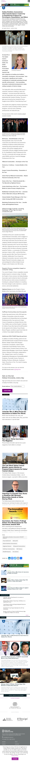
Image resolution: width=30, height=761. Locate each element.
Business (3, 741)
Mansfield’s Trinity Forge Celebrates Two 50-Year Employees (13, 608)
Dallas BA (15, 540)
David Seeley (7, 28)
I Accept (15, 758)
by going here (17, 369)
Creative (3, 744)
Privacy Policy (15, 755)
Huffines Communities (9, 549)
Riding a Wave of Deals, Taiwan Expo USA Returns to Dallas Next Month (14, 601)
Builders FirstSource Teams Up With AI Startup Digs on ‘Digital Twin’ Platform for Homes (14, 612)
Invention (17, 744)
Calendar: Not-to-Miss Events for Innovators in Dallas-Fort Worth (13, 598)
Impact (16, 741)
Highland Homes (7, 546)
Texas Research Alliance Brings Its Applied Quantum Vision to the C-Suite (14, 605)
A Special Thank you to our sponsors (16, 695)
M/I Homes (19, 549)
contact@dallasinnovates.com (8, 737)
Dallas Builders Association (10, 543)
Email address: (6, 386)
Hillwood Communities (19, 546)
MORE (27, 615)
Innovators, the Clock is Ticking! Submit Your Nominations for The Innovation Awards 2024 (14, 522)
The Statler (15, 551)
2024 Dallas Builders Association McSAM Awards (13, 537)
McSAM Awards (7, 551)
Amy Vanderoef (7, 540)
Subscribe (7, 390)
